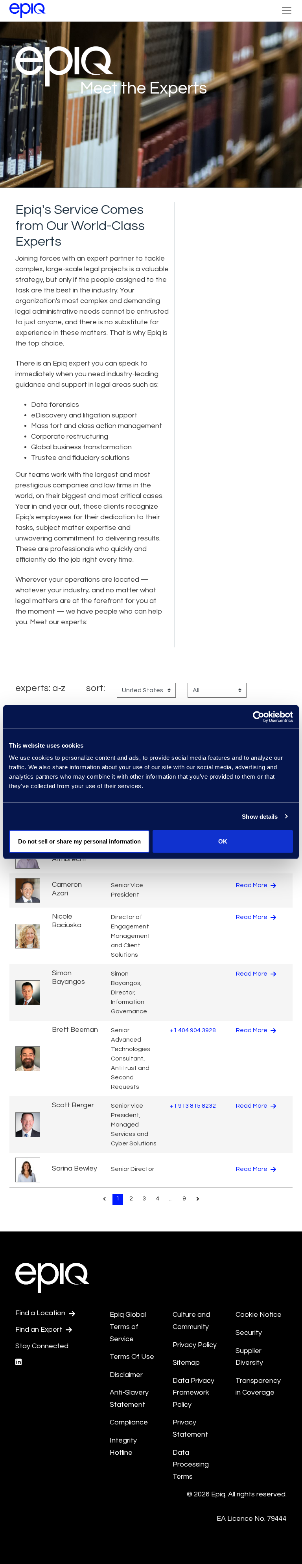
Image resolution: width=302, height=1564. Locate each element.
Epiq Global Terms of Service (128, 1326)
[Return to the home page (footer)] (27, 10)
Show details (260, 816)
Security (249, 1332)
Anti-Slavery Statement (129, 1398)
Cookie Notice (259, 1314)
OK (222, 841)
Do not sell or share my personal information (79, 841)
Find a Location (41, 1313)
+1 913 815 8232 (193, 1106)
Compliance (129, 1422)
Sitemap (186, 1362)
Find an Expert (39, 1329)
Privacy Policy (195, 1345)
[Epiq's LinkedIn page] (18, 1362)
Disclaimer (126, 1374)
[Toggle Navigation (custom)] (287, 11)
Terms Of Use (132, 1356)
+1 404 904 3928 (193, 1030)
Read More (252, 885)
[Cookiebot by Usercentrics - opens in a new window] (258, 716)
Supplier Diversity (249, 1357)
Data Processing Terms (191, 1464)
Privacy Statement (190, 1428)
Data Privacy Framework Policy (193, 1392)
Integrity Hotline (123, 1446)
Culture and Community (191, 1321)
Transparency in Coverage (258, 1387)
